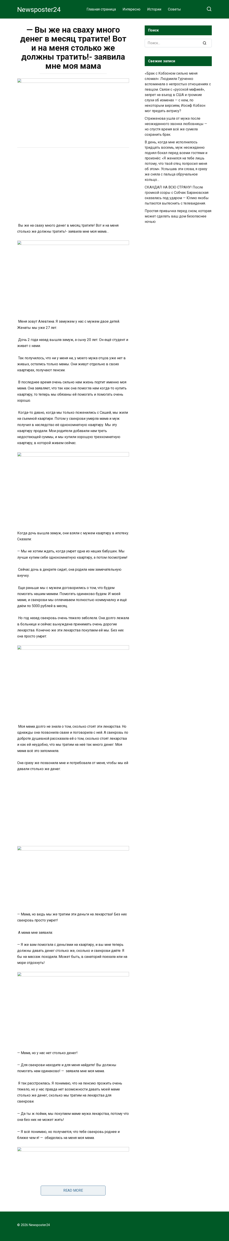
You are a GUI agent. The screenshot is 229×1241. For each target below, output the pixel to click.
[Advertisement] (73, 186)
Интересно (131, 9)
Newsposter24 (39, 9)
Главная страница (101, 9)
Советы (174, 9)
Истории (154, 9)
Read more (73, 1190)
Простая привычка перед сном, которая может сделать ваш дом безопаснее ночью (178, 216)
